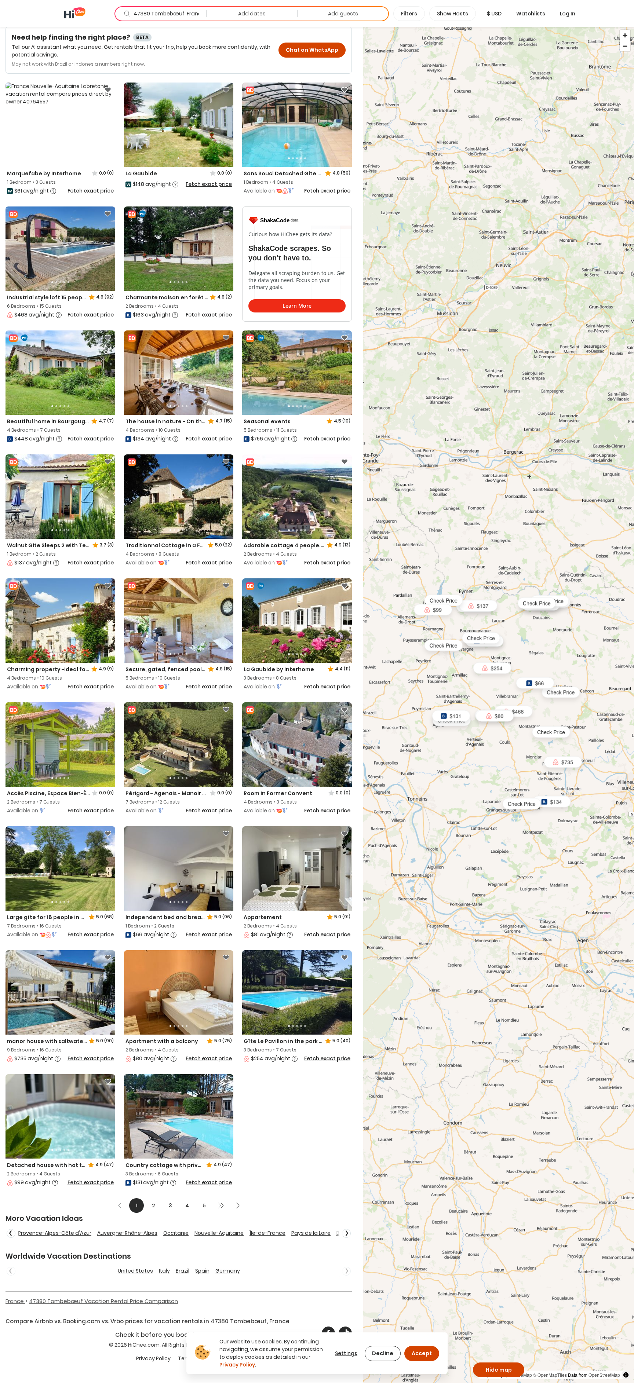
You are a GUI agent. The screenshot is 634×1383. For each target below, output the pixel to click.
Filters (409, 13)
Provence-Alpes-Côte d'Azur (54, 1233)
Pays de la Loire (311, 1233)
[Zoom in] (625, 35)
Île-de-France (267, 1233)
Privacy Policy (153, 1358)
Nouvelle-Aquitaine (219, 1233)
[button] (494, 13)
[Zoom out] (625, 46)
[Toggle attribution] (626, 1375)
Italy (164, 1270)
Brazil (182, 1270)
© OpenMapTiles (550, 1375)
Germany (227, 1270)
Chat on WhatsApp (312, 50)
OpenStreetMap (604, 1375)
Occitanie (176, 1233)
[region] (498, 704)
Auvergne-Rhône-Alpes (127, 1233)
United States (135, 1270)
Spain (202, 1270)
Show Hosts (452, 13)
